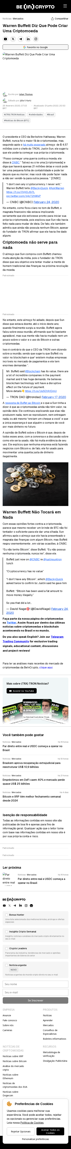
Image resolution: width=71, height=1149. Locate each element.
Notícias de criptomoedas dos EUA (15, 1085)
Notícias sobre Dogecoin (10, 1093)
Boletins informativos (54, 1038)
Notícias (7, 18)
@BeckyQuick (39, 188)
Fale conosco (10, 1020)
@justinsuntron (52, 559)
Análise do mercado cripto (13, 1068)
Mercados (18, 18)
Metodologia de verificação (51, 1054)
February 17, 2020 (54, 397)
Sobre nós (8, 1025)
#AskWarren (56, 188)
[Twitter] (13, 39)
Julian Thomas (26, 94)
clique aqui (46, 667)
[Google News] (31, 905)
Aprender (48, 1020)
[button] (35, 918)
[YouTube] (5, 39)
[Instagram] (36, 39)
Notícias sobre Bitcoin (15, 1061)
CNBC (16, 162)
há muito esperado (34, 144)
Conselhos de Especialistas (50, 1032)
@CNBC (35, 559)
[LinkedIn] (28, 39)
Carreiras (7, 1030)
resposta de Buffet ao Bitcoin (23, 403)
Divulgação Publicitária (55, 1060)
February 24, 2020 (46, 202)
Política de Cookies (32, 1122)
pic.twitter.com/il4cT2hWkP (23, 196)
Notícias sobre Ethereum (10, 1076)
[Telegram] (20, 39)
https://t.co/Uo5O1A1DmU (41, 391)
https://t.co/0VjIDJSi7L (20, 192)
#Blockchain (32, 371)
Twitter (11, 622)
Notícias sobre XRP (13, 1056)
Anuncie (7, 1015)
